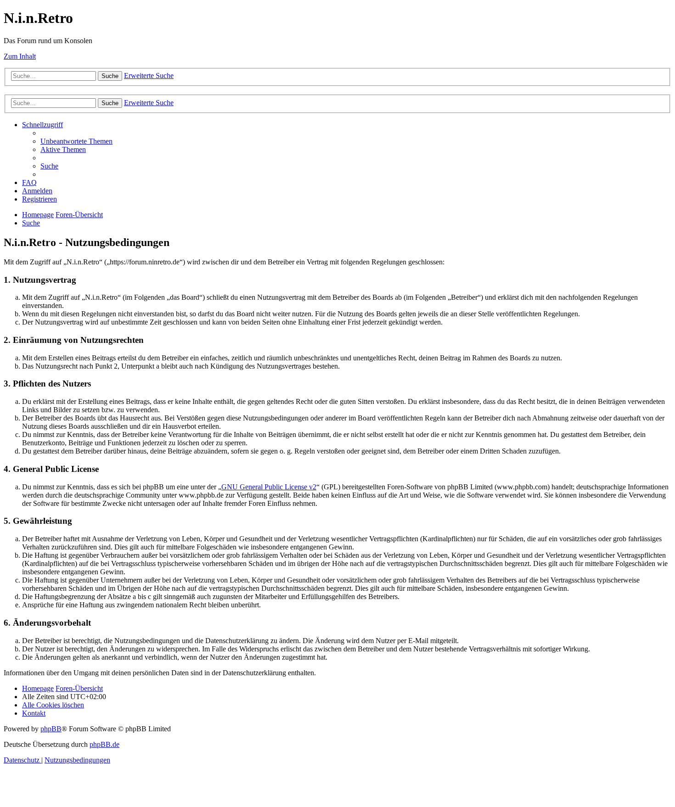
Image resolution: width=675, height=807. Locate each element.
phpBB (51, 729)
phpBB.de (104, 744)
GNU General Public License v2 (268, 487)
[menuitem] (76, 141)
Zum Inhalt (20, 56)
